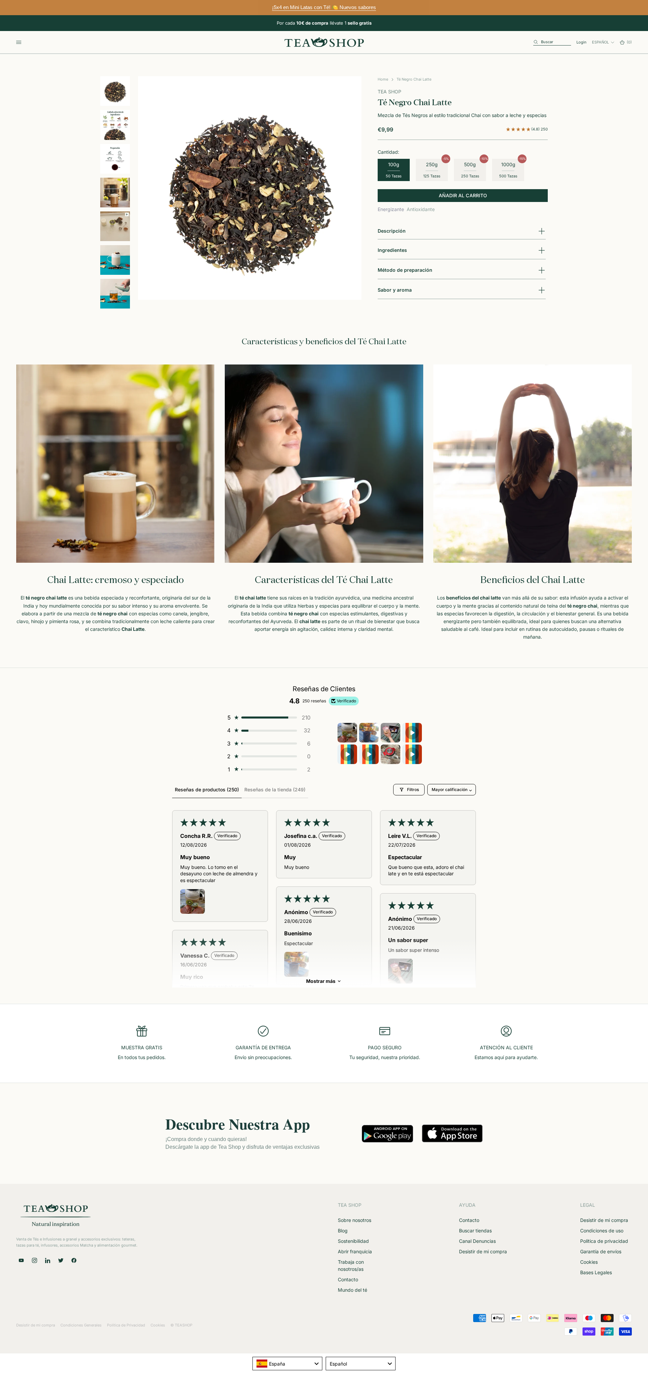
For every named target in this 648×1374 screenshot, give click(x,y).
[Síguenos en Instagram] (34, 1260)
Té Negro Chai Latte (414, 79)
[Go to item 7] (390, 754)
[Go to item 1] (347, 732)
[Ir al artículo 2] (115, 125)
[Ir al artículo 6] (115, 260)
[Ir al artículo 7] (115, 294)
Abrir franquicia (355, 1251)
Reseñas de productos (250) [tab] (207, 789)
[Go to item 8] (412, 754)
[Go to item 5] (347, 754)
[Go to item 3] (390, 732)
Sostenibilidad (353, 1241)
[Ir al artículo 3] (115, 159)
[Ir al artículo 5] (115, 226)
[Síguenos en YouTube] (21, 1260)
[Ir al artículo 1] (115, 91)
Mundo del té (352, 1290)
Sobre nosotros (354, 1220)
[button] (518, 129)
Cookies (589, 1262)
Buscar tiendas (475, 1230)
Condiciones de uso (601, 1230)
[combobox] (287, 1363)
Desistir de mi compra (483, 1251)
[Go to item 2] (369, 732)
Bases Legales (596, 1272)
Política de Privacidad (126, 1325)
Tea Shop (389, 92)
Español (600, 42)
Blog (343, 1230)
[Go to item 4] (412, 732)
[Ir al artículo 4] (115, 192)
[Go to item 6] (369, 754)
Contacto (348, 1279)
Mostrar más (320, 981)
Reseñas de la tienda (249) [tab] (274, 789)
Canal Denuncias (477, 1241)
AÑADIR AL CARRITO (463, 196)
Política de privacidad (604, 1241)
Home (383, 79)
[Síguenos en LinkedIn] (48, 1260)
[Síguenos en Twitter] (61, 1260)
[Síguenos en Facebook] (74, 1260)
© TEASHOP (181, 1325)
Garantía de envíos (600, 1251)
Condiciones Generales (81, 1325)
